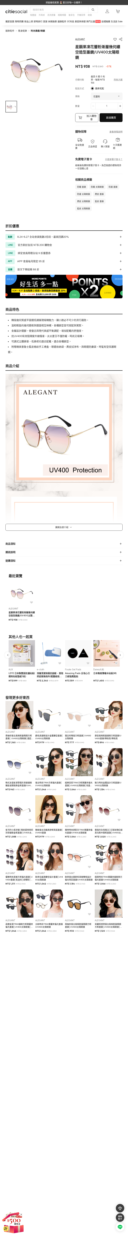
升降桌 (42, 15)
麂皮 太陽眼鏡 (83, 201)
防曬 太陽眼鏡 (97, 187)
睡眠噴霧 (62, 15)
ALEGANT (13, 608)
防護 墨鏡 (113, 187)
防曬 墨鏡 (81, 187)
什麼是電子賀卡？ (114, 159)
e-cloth (40, 669)
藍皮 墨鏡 (99, 201)
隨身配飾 (22, 30)
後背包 (72, 15)
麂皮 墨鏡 (99, 194)
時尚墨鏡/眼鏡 (38, 30)
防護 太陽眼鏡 (83, 194)
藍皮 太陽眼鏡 (83, 208)
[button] (11, 106)
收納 (90, 15)
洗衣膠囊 (51, 15)
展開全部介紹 (61, 527)
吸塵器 (33, 15)
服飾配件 (9, 30)
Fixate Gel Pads (73, 669)
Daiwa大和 (98, 669)
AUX (11, 669)
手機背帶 (81, 15)
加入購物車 (91, 117)
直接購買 (111, 117)
